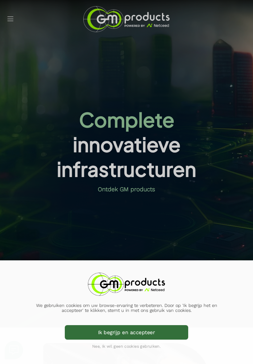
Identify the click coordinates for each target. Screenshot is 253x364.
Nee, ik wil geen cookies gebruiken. (126, 346)
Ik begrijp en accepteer (126, 332)
